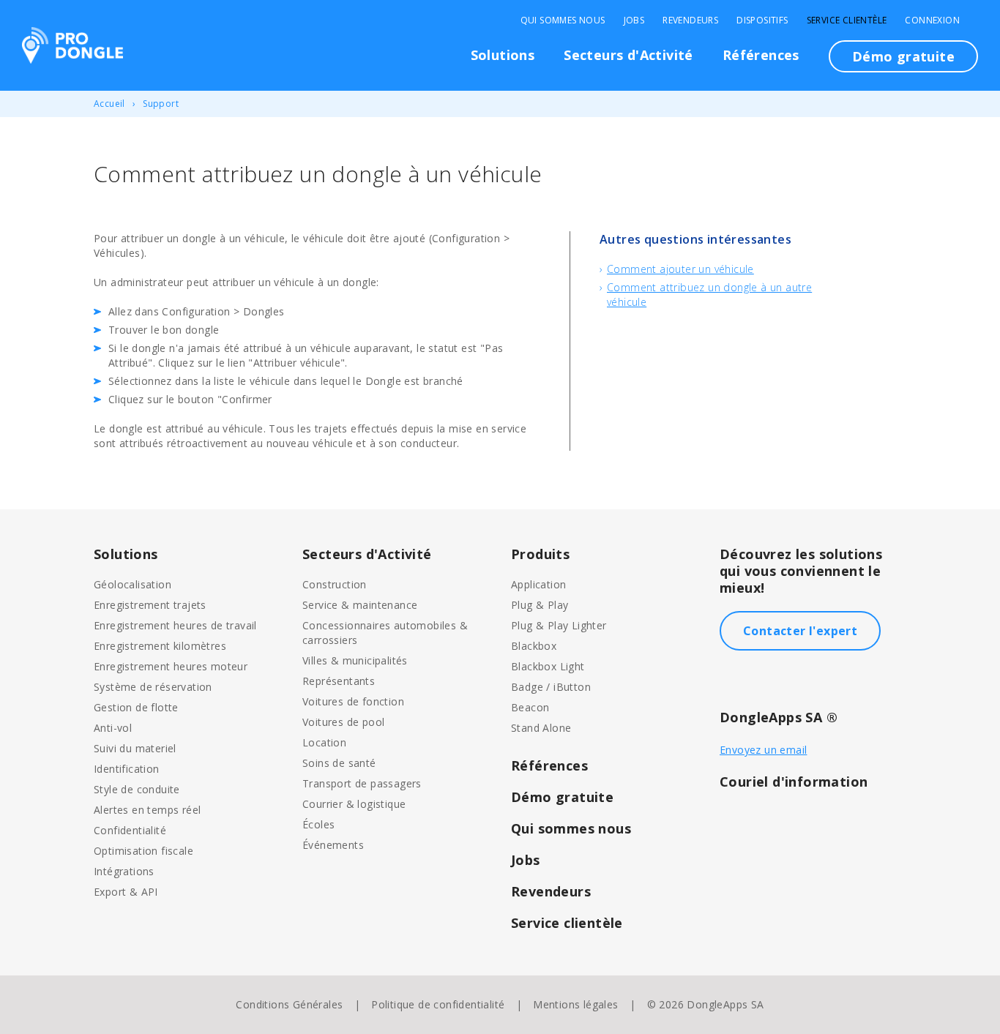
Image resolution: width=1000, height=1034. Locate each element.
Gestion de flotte (136, 707)
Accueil (109, 103)
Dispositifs (762, 20)
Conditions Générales (289, 1004)
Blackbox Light (548, 666)
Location (324, 742)
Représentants (338, 681)
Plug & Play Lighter (559, 625)
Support (161, 103)
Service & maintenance (359, 605)
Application (538, 584)
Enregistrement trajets (150, 605)
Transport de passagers (362, 783)
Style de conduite (137, 789)
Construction (334, 584)
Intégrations (124, 871)
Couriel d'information (793, 781)
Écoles (318, 824)
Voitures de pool (343, 722)
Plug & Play (539, 605)
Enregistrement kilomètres (160, 646)
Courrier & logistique (354, 804)
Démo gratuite (903, 56)
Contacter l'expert (800, 631)
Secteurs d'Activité (628, 55)
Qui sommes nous (562, 20)
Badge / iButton (551, 687)
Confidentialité (130, 830)
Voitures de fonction (353, 701)
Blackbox (533, 646)
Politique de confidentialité (437, 1004)
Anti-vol (113, 728)
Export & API (126, 892)
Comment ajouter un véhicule (680, 269)
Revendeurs (690, 20)
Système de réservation (153, 687)
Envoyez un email (763, 750)
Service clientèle (847, 20)
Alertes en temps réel (147, 810)
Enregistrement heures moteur (170, 666)
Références (761, 55)
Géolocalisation (132, 584)
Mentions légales (575, 1004)
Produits (540, 554)
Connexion (932, 20)
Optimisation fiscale (143, 851)
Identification (127, 769)
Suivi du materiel (135, 748)
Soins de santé (339, 763)
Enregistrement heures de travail (175, 625)
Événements (333, 845)
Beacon (530, 707)
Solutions (503, 55)
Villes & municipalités (355, 660)
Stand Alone (541, 728)
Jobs (634, 20)
